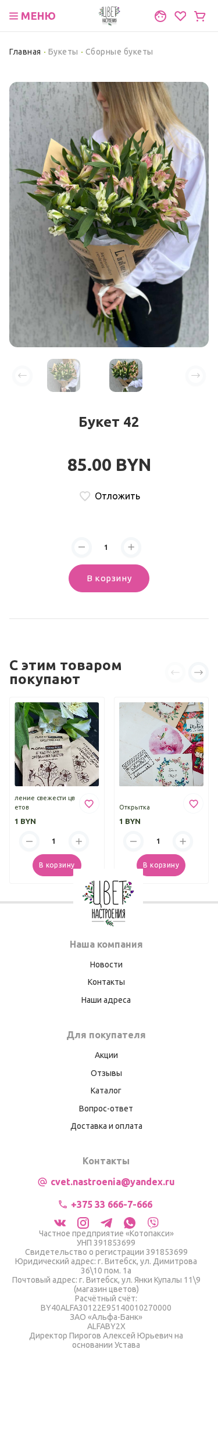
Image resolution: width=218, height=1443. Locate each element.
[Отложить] (89, 803)
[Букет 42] (109, 213)
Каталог (106, 1090)
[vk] (60, 1222)
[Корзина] (200, 16)
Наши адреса (106, 1000)
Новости (106, 964)
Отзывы (106, 1073)
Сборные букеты (119, 51)
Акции (106, 1055)
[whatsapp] (129, 1222)
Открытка (134, 807)
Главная (25, 51)
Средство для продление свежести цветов (45, 798)
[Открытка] (161, 744)
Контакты (106, 982)
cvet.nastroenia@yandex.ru (113, 1181)
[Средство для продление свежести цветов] (57, 744)
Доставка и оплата (106, 1126)
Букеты (63, 51)
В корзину (109, 578)
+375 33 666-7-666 (111, 1204)
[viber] (153, 1222)
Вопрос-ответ (106, 1108)
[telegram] (106, 1222)
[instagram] (83, 1222)
